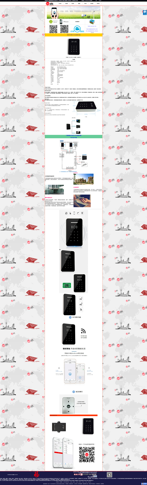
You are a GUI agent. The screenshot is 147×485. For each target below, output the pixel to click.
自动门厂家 (58, 478)
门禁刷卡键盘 (25, 478)
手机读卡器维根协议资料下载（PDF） (92, 29)
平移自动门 (34, 478)
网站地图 (91, 3)
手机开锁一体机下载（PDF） (92, 26)
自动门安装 (30, 478)
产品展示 (72, 3)
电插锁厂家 (62, 478)
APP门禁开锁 (100, 478)
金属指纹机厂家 (80, 478)
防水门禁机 (85, 478)
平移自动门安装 (21, 479)
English (100, 0)
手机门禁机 (104, 478)
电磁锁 (7, 478)
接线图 (79, 3)
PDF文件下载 (74, 137)
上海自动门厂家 (15, 479)
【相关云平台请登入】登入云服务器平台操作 (74, 34)
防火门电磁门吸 (134, 478)
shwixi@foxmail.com (93, 477)
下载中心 (85, 3)
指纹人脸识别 (21, 478)
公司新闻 (66, 3)
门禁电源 (9, 478)
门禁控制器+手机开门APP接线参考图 (73, 135)
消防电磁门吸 (124, 478)
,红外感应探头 (38, 479)
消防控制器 (127, 478)
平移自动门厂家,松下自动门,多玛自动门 (30, 479)
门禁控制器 (16, 478)
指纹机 (13, 478)
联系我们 (98, 3)
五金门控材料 (10, 479)
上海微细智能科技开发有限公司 (53, 0)
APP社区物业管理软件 (113, 478)
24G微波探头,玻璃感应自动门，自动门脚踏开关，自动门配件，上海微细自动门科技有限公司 (55, 479)
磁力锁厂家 (66, 478)
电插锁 (4, 478)
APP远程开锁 (119, 478)
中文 (96, 0)
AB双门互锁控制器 (95, 478)
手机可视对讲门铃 (139, 478)
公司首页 (60, 3)
